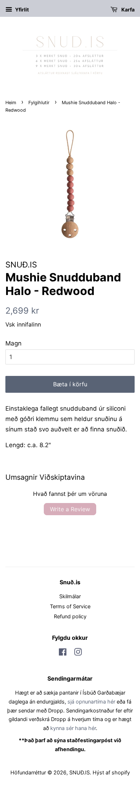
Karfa (127, 9)
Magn (13, 343)
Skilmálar (70, 596)
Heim (10, 102)
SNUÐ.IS (79, 772)
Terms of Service (70, 606)
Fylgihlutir (39, 102)
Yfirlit (21, 9)
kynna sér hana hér (73, 728)
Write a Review (70, 509)
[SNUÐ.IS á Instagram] (78, 653)
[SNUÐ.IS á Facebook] (63, 653)
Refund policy (70, 616)
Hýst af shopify (111, 772)
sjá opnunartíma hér (91, 701)
